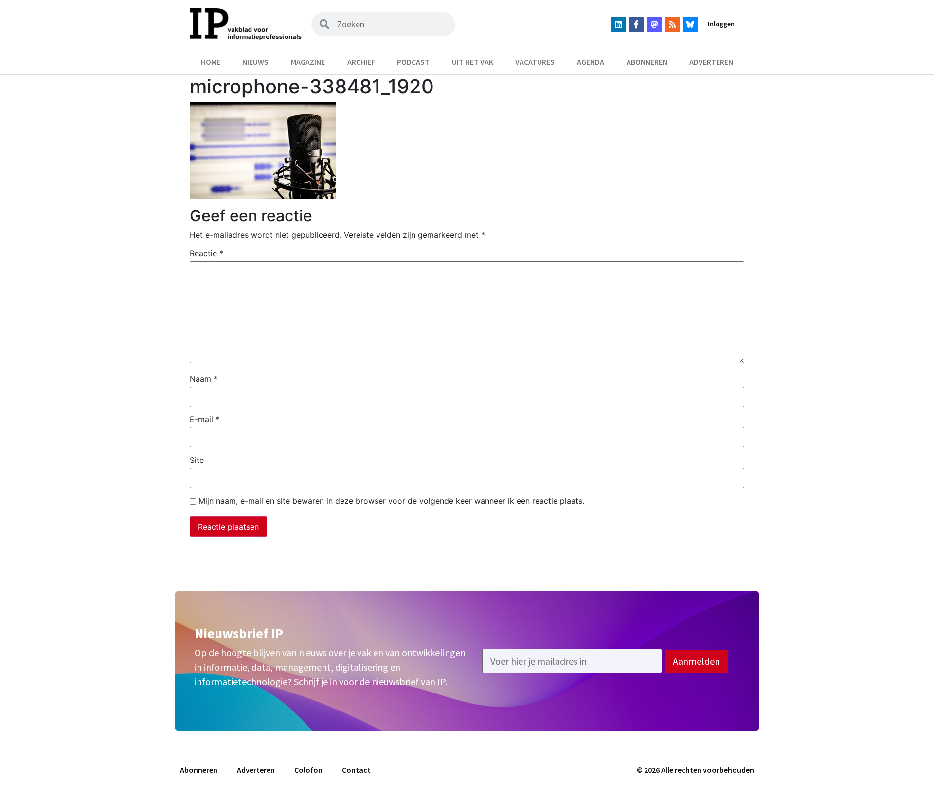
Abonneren (647, 62)
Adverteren (711, 62)
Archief (361, 62)
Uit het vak (472, 62)
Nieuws (255, 62)
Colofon (308, 770)
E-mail (204, 419)
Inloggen (721, 23)
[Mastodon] (654, 24)
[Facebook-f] (636, 24)
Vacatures (535, 62)
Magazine (308, 62)
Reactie (206, 253)
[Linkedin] (618, 24)
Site (197, 460)
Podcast (413, 62)
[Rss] (672, 24)
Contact (356, 770)
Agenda (590, 62)
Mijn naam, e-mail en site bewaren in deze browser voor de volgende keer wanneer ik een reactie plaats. (391, 501)
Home (210, 62)
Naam (203, 379)
